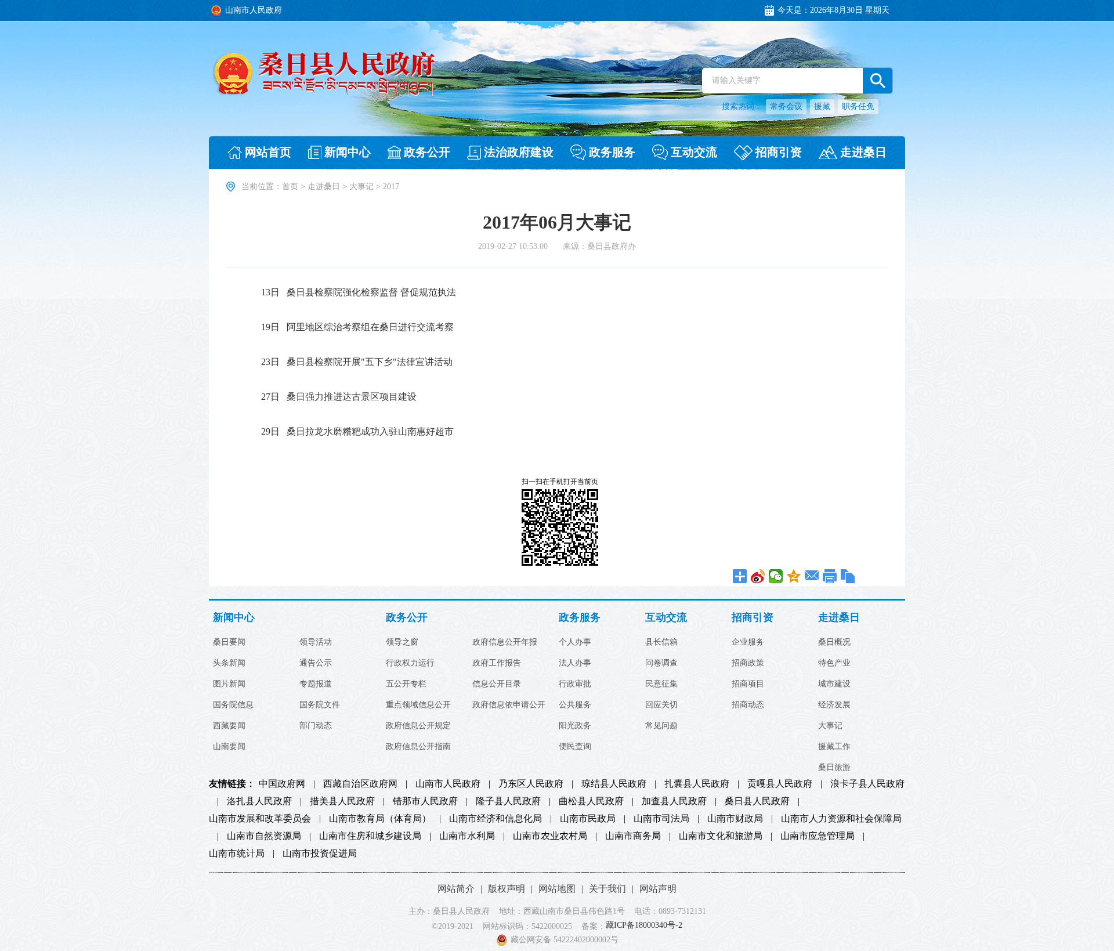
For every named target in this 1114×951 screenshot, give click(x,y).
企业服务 (748, 642)
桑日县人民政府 (757, 801)
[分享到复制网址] (848, 576)
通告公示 (315, 663)
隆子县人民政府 (508, 801)
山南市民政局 (588, 818)
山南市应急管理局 (817, 836)
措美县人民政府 (342, 801)
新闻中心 (234, 617)
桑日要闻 (229, 642)
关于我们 (607, 889)
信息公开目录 (496, 684)
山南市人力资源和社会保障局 (841, 818)
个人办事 (575, 642)
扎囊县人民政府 (696, 784)
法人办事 (575, 663)
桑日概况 (834, 642)
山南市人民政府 (447, 784)
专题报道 (315, 684)
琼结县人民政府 (613, 784)
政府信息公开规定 (418, 726)
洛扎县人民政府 (259, 801)
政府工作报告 (496, 663)
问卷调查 (661, 663)
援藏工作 (834, 747)
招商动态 (748, 705)
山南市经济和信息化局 (495, 818)
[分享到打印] (830, 576)
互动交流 (666, 617)
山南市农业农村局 (550, 836)
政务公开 (407, 617)
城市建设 (834, 684)
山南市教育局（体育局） (380, 818)
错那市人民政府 (425, 801)
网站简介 (456, 889)
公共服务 (575, 705)
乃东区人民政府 (530, 784)
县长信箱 (661, 642)
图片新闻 (229, 684)
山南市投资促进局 (320, 853)
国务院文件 (319, 705)
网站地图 (557, 889)
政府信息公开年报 (504, 642)
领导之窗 (402, 642)
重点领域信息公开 (418, 705)
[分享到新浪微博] (758, 576)
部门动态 (315, 726)
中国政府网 (282, 784)
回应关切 (661, 705)
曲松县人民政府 (591, 801)
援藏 (822, 106)
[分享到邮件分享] (812, 576)
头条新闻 (229, 663)
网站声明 (658, 889)
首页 (290, 186)
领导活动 (315, 642)
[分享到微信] (776, 576)
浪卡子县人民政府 (867, 784)
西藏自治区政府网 (360, 784)
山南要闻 (229, 747)
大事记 (361, 186)
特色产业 (834, 663)
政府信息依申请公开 (508, 705)
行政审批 (575, 684)
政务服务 (580, 617)
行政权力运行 (410, 663)
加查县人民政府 (674, 801)
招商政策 (748, 663)
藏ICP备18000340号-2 (644, 926)
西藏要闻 (229, 726)
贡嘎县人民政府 (779, 784)
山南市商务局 (633, 836)
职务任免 (858, 106)
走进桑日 (324, 186)
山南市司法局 (661, 818)
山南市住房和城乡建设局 (370, 836)
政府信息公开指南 (418, 747)
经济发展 (834, 705)
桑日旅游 (834, 768)
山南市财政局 (735, 818)
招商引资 (752, 617)
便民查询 (575, 747)
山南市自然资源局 (264, 836)
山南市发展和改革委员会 (260, 818)
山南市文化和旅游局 (720, 836)
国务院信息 (233, 705)
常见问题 (661, 726)
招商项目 (748, 684)
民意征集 (661, 684)
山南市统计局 (237, 853)
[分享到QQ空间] (794, 576)
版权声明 (506, 889)
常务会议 (786, 106)
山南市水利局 (467, 836)
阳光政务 (575, 726)
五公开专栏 (406, 684)
